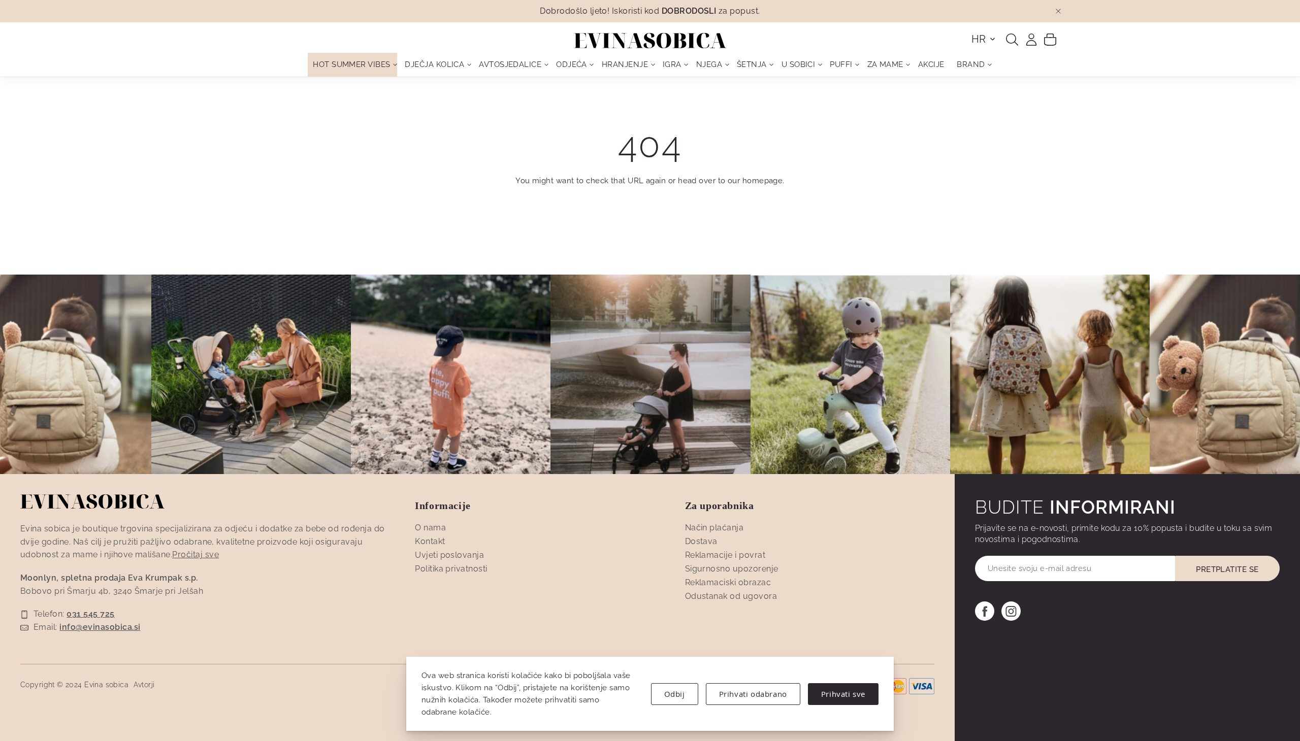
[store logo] (650, 40)
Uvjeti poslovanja (449, 555)
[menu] (650, 65)
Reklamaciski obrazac (728, 582)
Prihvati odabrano (753, 694)
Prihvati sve (843, 694)
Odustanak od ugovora (731, 596)
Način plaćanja (714, 527)
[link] (1031, 39)
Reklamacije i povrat (725, 555)
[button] (983, 39)
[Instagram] (1011, 611)
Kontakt (430, 541)
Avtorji (144, 685)
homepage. (763, 180)
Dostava (701, 541)
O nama (430, 527)
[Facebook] (984, 611)
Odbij (674, 694)
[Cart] (1050, 39)
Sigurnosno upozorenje (731, 569)
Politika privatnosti (451, 569)
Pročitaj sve (195, 554)
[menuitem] (352, 65)
